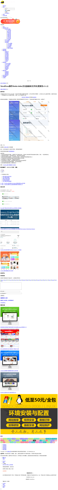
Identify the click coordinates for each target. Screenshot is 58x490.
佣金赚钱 (4, 76)
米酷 (1, 89)
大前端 (34, 440)
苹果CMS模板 (10, 48)
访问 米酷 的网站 (6, 177)
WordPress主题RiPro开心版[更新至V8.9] (8, 392)
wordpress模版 (7, 29)
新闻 (4, 442)
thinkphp (26, 438)
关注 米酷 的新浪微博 (7, 181)
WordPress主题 (36, 438)
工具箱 (4, 77)
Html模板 (9, 46)
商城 (20, 440)
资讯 (54, 442)
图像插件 (11, 164)
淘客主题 (9, 36)
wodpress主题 (30, 438)
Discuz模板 (7, 40)
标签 (1, 436)
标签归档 (4, 447)
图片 (27, 440)
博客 (10, 440)
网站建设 (7, 68)
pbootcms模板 (7, 39)
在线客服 (4, 470)
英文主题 (9, 38)
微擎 (56, 440)
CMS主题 (9, 30)
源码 (15, 442)
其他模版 (7, 42)
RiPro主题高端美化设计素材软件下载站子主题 (9, 348)
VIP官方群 (5, 15)
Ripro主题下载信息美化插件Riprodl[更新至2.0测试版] (10, 208)
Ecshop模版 (9, 44)
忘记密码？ (7, 13)
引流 (46, 440)
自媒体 (37, 442)
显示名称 (2, 291)
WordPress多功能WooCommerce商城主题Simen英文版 (12, 183)
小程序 (6, 61)
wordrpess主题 (54, 438)
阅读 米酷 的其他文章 (7, 176)
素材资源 (4, 70)
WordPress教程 (8, 63)
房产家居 (7, 55)
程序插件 (4, 49)
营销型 (48, 442)
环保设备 (18, 442)
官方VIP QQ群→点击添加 (8, 464)
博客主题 (9, 35)
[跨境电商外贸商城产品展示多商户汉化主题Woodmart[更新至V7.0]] (9, 325)
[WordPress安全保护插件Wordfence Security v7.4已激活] (9, 248)
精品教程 (4, 62)
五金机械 (2, 440)
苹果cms (44, 442)
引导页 (43, 440)
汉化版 (14, 164)
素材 (30, 442)
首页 (4, 26)
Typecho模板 (9, 43)
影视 (49, 440)
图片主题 (9, 31)
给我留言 (4, 444)
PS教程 (6, 69)
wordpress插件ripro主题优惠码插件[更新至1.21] (11, 184)
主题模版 (5, 27)
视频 (51, 442)
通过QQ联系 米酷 (6, 178)
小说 (41, 440)
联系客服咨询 (11, 151)
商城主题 (9, 32)
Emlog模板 (9, 45)
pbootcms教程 (7, 64)
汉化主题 (9, 37)
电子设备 (26, 442)
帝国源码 (7, 57)
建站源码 (4, 50)
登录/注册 (6, 147)
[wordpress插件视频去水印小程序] (9, 269)
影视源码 (52, 440)
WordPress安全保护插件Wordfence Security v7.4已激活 (10, 249)
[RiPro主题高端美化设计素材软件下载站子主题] (9, 346)
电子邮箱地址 (3, 293)
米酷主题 (2, 2)
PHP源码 (17, 438)
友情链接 (4, 448)
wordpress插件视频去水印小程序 (6, 270)
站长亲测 (5, 75)
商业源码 (17, 440)
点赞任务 (7, 59)
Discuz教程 (7, 65)
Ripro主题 (22, 438)
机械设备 (7, 442)
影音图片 (7, 52)
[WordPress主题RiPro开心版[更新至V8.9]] (9, 390)
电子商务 (7, 56)
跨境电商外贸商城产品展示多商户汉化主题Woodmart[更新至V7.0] (13, 327)
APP (1, 438)
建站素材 (7, 74)
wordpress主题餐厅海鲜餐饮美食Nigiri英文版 (9, 370)
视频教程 (7, 72)
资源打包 (7, 51)
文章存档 (4, 445)
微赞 (1, 442)
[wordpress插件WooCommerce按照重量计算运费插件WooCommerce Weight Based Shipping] (9, 227)
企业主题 (9, 33)
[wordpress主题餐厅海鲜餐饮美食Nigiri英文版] (9, 368)
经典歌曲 (7, 71)
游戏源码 (7, 58)
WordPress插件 (6, 164)
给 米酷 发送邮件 (6, 180)
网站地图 (4, 449)
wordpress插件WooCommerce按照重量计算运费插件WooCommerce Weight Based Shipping (17, 228)
